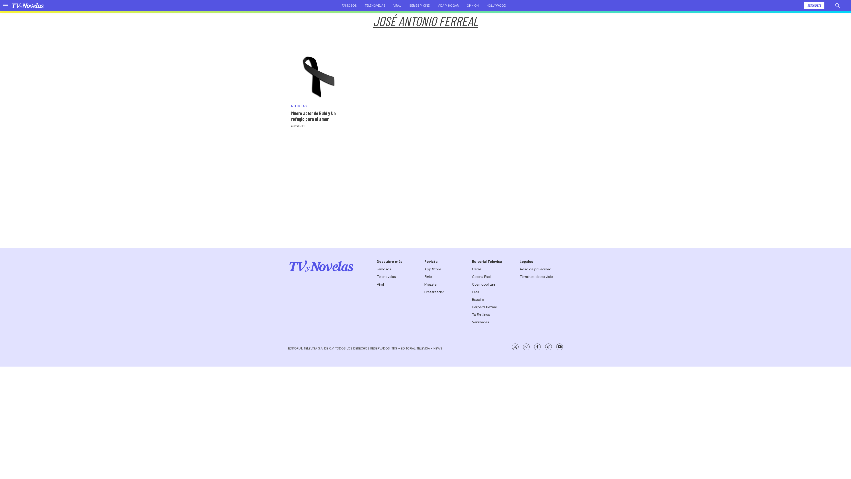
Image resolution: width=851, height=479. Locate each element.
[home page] (27, 5)
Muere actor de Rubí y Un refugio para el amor (313, 116)
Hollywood (496, 6)
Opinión (473, 6)
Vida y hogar (448, 6)
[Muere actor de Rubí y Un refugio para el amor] (319, 76)
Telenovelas (375, 6)
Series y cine (419, 6)
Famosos (349, 6)
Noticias (299, 106)
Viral (397, 6)
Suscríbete (814, 5)
